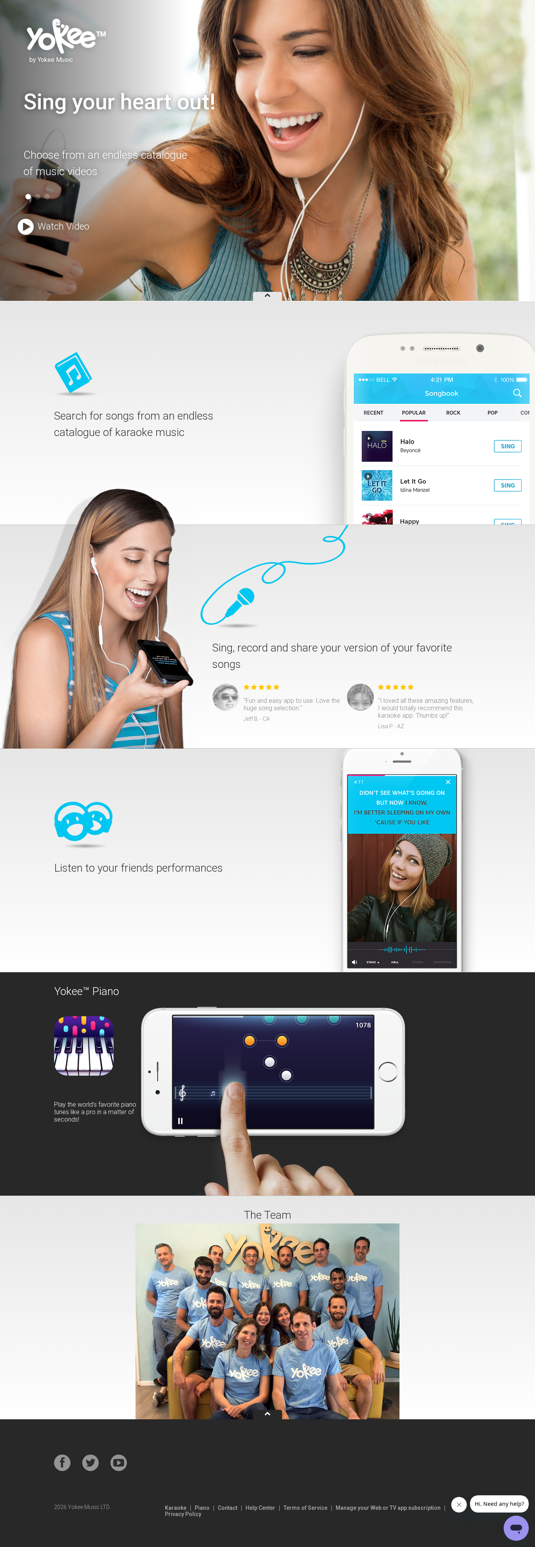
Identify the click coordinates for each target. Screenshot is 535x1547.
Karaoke (175, 1508)
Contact (227, 1508)
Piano (202, 1508)
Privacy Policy (183, 1514)
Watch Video (63, 226)
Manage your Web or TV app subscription (388, 1508)
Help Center (260, 1508)
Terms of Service (305, 1508)
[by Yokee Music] (65, 36)
